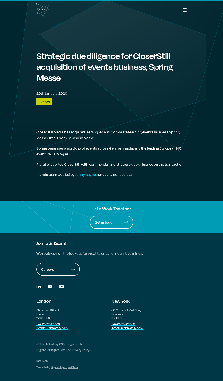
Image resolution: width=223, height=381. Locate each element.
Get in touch (105, 222)
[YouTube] (61, 287)
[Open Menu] (180, 10)
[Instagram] (50, 287)
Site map (42, 361)
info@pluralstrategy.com (52, 328)
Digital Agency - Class (64, 367)
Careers (47, 269)
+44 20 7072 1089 (48, 324)
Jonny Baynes (86, 174)
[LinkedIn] (38, 287)
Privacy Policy (81, 350)
